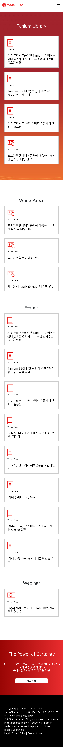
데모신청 (31, 680)
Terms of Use (34, 733)
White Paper (13, 150)
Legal (7, 733)
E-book (10, 49)
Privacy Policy (18, 733)
